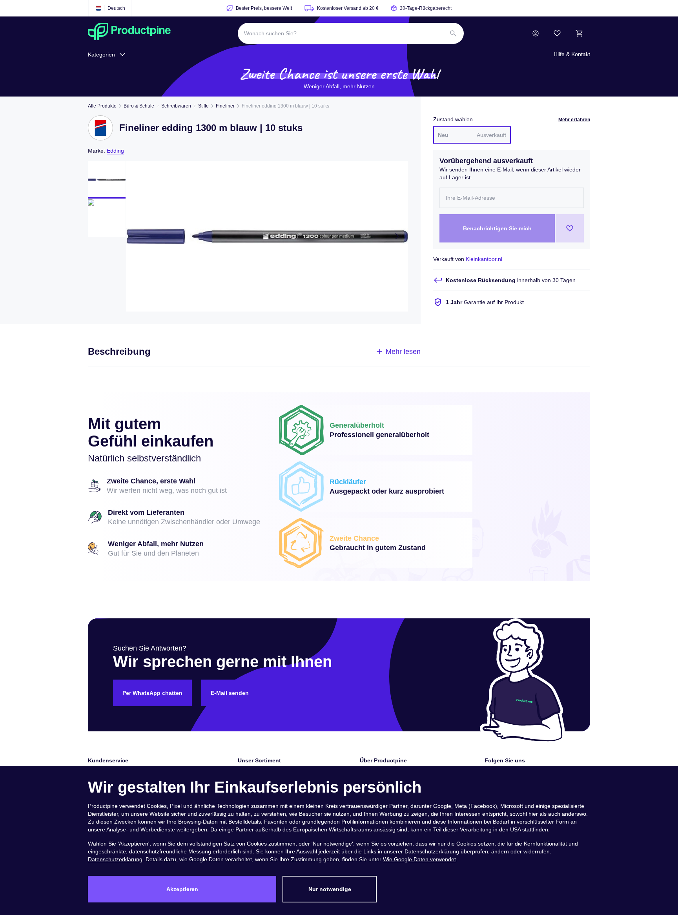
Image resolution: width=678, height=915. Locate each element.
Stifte (203, 106)
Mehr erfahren (574, 119)
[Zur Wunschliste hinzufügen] (570, 228)
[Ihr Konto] (535, 33)
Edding (115, 151)
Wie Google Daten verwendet (419, 859)
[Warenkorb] (579, 33)
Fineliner (225, 106)
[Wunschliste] (557, 33)
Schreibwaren (176, 106)
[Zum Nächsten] (397, 236)
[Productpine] (129, 33)
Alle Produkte (102, 106)
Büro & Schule (139, 106)
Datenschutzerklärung (115, 859)
